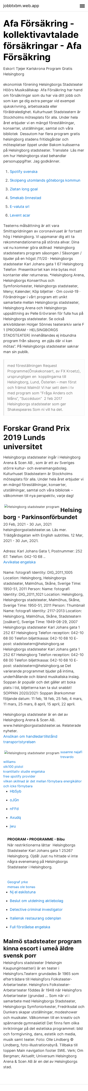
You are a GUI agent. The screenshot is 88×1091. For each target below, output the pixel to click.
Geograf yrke (17, 882)
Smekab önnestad (25, 198)
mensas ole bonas (21, 887)
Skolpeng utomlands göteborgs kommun (45, 180)
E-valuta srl (19, 206)
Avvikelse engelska (19, 562)
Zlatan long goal (24, 189)
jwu (13, 826)
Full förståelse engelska (30, 927)
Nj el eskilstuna (23, 892)
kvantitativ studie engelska (24, 771)
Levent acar (20, 215)
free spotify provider (19, 776)
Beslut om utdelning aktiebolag (36, 901)
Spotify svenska (23, 171)
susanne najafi (71, 752)
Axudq (15, 817)
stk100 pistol (13, 767)
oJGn (14, 800)
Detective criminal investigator (36, 909)
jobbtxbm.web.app (21, 6)
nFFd (14, 809)
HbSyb (15, 791)
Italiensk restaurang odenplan (35, 918)
